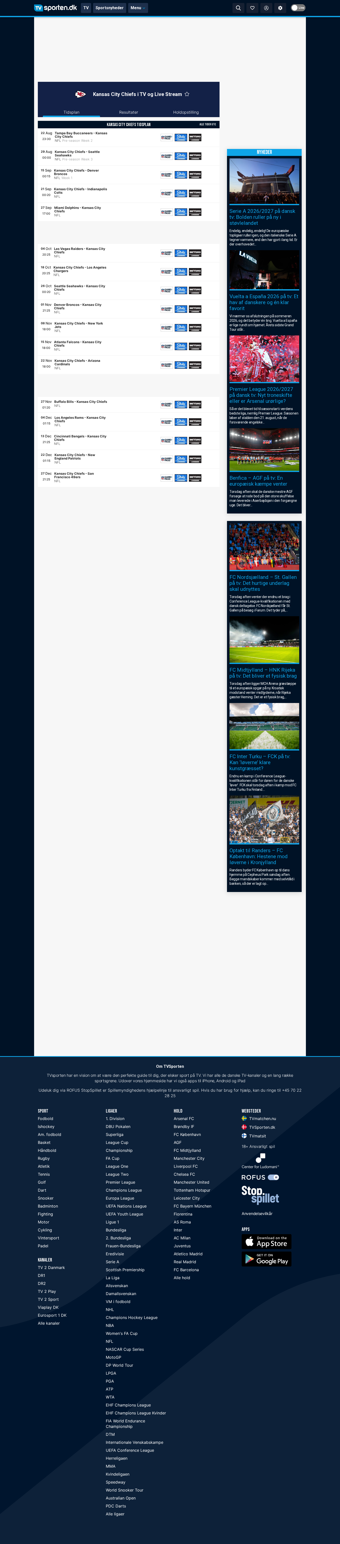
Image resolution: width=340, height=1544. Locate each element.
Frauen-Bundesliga (123, 1245)
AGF (177, 1142)
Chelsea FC (184, 1174)
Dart (42, 1190)
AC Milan (182, 1237)
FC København (187, 1134)
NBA (110, 1325)
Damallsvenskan (121, 1293)
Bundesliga (116, 1229)
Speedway (115, 1482)
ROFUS (73, 1090)
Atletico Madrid (188, 1253)
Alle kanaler (49, 1323)
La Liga (112, 1277)
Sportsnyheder (110, 7)
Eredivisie (115, 1253)
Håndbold (47, 1150)
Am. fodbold (49, 1134)
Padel (43, 1245)
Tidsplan (71, 112)
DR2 (42, 1283)
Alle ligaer (115, 1513)
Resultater (128, 112)
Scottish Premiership (125, 1269)
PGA (110, 1381)
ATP (109, 1389)
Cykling (45, 1229)
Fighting (45, 1214)
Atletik (44, 1166)
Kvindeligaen (117, 1474)
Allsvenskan (117, 1285)
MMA (110, 1466)
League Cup (117, 1142)
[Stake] (180, 137)
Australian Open (121, 1498)
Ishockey (46, 1126)
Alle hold (182, 1277)
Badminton (48, 1206)
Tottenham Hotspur (192, 1190)
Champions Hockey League (132, 1317)
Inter (178, 1229)
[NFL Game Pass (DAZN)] (166, 137)
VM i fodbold (118, 1301)
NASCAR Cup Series (125, 1349)
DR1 (41, 1275)
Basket (44, 1142)
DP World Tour (119, 1365)
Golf (42, 1182)
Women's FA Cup (122, 1333)
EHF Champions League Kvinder (136, 1412)
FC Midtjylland (187, 1150)
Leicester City (187, 1198)
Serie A (112, 1261)
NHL (110, 1309)
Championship (119, 1150)
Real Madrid (185, 1261)
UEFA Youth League (124, 1214)
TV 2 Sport (48, 1299)
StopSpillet (91, 1090)
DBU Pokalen (118, 1126)
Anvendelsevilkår (257, 1213)
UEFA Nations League (126, 1206)
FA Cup (112, 1158)
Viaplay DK (48, 1307)
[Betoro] (195, 137)
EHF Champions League (128, 1405)
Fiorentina (183, 1214)
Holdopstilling (186, 112)
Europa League (120, 1198)
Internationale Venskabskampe (134, 1442)
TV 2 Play (47, 1291)
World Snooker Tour (124, 1490)
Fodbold (45, 1118)
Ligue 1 (112, 1221)
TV (86, 7)
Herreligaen (116, 1458)
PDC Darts (116, 1505)
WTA (110, 1397)
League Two (117, 1174)
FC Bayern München (192, 1206)
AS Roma (182, 1221)
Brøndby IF (184, 1126)
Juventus (182, 1245)
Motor (43, 1221)
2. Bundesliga (118, 1237)
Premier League (120, 1182)
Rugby (44, 1158)
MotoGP (113, 1357)
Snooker (46, 1198)
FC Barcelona (186, 1269)
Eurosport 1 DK (52, 1315)
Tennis (44, 1174)
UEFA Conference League (130, 1450)
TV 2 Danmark (51, 1267)
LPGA (111, 1373)
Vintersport (48, 1237)
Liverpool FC (186, 1166)
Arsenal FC (184, 1118)
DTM (110, 1434)
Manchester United (191, 1182)
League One (117, 1166)
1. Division (115, 1118)
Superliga (114, 1134)
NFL (109, 1341)
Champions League (124, 1190)
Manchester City (189, 1158)
